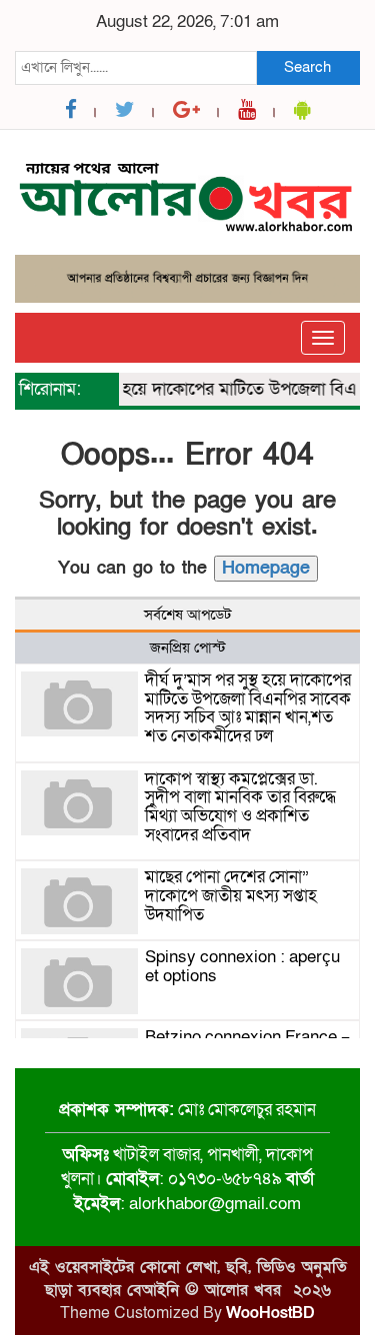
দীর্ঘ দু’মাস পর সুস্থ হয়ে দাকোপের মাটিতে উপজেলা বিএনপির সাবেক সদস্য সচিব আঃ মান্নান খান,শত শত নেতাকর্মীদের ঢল (248, 707)
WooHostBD (270, 1313)
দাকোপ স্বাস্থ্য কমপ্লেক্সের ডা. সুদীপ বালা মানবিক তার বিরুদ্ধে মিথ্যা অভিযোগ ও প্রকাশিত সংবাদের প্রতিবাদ (240, 806)
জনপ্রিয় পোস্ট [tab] (188, 648)
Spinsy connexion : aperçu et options (242, 966)
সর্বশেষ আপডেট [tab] (187, 615)
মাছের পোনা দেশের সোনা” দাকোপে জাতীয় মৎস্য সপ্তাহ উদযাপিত (231, 895)
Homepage (266, 568)
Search (307, 67)
